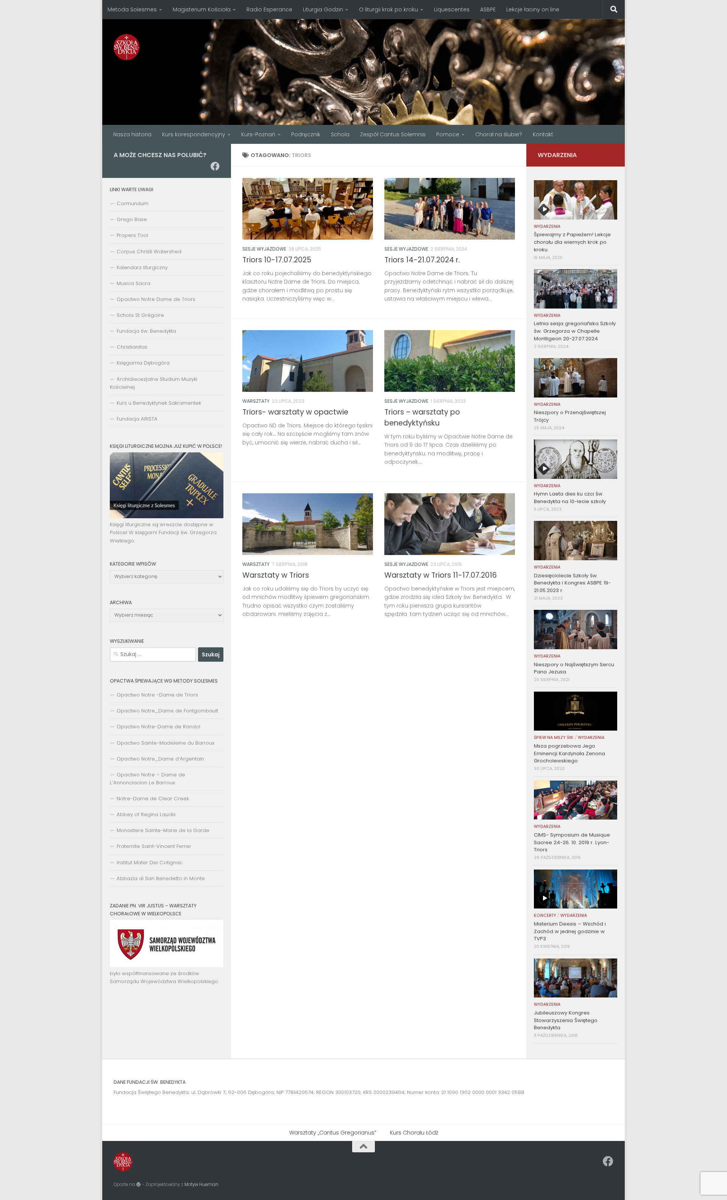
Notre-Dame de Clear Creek (153, 798)
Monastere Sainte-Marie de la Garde (163, 830)
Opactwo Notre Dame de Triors (156, 299)
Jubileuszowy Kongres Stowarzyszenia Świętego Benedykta (566, 1020)
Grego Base (132, 219)
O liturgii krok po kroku (388, 9)
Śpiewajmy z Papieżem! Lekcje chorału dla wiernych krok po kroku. (572, 242)
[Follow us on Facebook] (215, 166)
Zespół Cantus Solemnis (393, 134)
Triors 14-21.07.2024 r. (422, 260)
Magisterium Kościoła (202, 9)
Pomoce (447, 134)
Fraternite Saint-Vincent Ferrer (154, 846)
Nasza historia (132, 134)
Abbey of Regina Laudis (146, 814)
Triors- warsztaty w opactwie (295, 412)
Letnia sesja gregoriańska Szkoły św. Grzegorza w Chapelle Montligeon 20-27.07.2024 (575, 331)
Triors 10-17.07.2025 (276, 260)
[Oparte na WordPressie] (138, 1184)
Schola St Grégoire (140, 315)
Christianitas (132, 347)
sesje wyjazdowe (264, 249)
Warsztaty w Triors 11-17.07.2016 (440, 575)
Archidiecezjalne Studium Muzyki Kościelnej (153, 383)
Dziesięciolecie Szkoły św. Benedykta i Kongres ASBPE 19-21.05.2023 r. (572, 583)
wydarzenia (547, 226)
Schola (340, 134)
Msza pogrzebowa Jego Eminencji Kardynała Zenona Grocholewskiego (569, 753)
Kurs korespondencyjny (193, 134)
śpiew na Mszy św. (554, 737)
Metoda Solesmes (132, 9)
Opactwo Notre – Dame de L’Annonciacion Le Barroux (147, 778)
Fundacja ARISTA (137, 418)
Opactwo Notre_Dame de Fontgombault (167, 710)
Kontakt (543, 134)
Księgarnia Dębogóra (143, 362)
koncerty (545, 915)
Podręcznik (305, 134)
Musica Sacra (133, 283)
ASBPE (488, 9)
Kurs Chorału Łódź (414, 1132)
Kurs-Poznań (258, 134)
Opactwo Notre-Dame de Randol (158, 726)
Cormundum (132, 203)
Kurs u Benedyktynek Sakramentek (159, 403)
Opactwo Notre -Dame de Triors (157, 694)
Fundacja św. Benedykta (146, 331)
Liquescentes (452, 9)
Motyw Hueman (201, 1184)
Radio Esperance (269, 9)
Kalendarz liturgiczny (142, 267)
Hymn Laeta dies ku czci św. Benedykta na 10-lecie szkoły (570, 497)
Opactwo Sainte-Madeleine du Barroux (165, 742)
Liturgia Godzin (323, 9)
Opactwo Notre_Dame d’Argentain (160, 758)
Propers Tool (132, 235)
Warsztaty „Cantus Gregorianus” (332, 1132)
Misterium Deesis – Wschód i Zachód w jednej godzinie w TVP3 (570, 931)
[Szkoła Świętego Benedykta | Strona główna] (127, 47)
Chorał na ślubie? (498, 134)
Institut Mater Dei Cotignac (150, 862)
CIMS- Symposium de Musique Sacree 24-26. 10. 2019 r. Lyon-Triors (572, 842)
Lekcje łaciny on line (532, 9)
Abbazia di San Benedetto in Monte (161, 878)
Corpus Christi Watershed (149, 251)
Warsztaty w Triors (275, 575)
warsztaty (256, 401)
